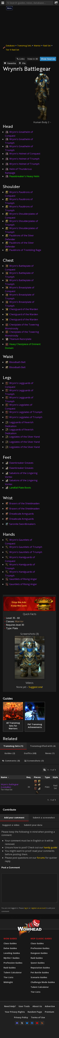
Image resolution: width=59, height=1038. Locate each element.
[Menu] (3, 3)
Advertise (50, 1006)
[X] (22, 1023)
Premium (49, 1011)
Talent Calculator (13, 972)
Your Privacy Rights (15, 1011)
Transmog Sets (24, 45)
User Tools (24, 1006)
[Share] (56, 3)
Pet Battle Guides (40, 972)
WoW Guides (10, 938)
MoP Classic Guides (41, 938)
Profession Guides (13, 962)
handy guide (50, 847)
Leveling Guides (12, 953)
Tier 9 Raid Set (12, 49)
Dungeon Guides (39, 953)
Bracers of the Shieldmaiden (24, 503)
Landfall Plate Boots (20, 487)
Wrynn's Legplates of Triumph (25, 412)
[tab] (13, 746)
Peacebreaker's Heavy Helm (24, 176)
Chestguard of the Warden (23, 309)
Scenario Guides (39, 977)
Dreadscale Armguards (21, 513)
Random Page (35, 1011)
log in (26, 908)
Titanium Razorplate (20, 339)
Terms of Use (38, 1017)
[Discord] (17, 1023)
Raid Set (47, 45)
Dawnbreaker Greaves (21, 462)
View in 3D (32, 58)
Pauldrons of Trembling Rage (25, 250)
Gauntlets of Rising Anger (23, 579)
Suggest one (35, 687)
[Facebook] (32, 1023)
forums (41, 857)
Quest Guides (38, 962)
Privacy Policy (21, 1017)
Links (21, 58)
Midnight (8, 982)
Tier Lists (8, 977)
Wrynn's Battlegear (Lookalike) (9, 785)
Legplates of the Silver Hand (24, 436)
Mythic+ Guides (11, 958)
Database (10, 45)
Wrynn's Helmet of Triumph (24, 158)
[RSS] (42, 1023)
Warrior (37, 45)
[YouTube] (37, 1023)
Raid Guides (10, 967)
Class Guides (10, 943)
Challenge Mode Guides (43, 982)
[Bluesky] (27, 1023)
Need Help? (10, 1006)
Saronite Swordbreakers (22, 524)
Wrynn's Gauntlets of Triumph (25, 547)
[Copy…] (44, 770)
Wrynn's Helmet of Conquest (24, 153)
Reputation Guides (40, 967)
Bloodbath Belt (17, 362)
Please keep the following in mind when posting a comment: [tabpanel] (29, 871)
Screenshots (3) (29, 634)
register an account (38, 908)
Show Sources (48, 58)
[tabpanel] (29, 784)
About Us (37, 1006)
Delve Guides (10, 948)
